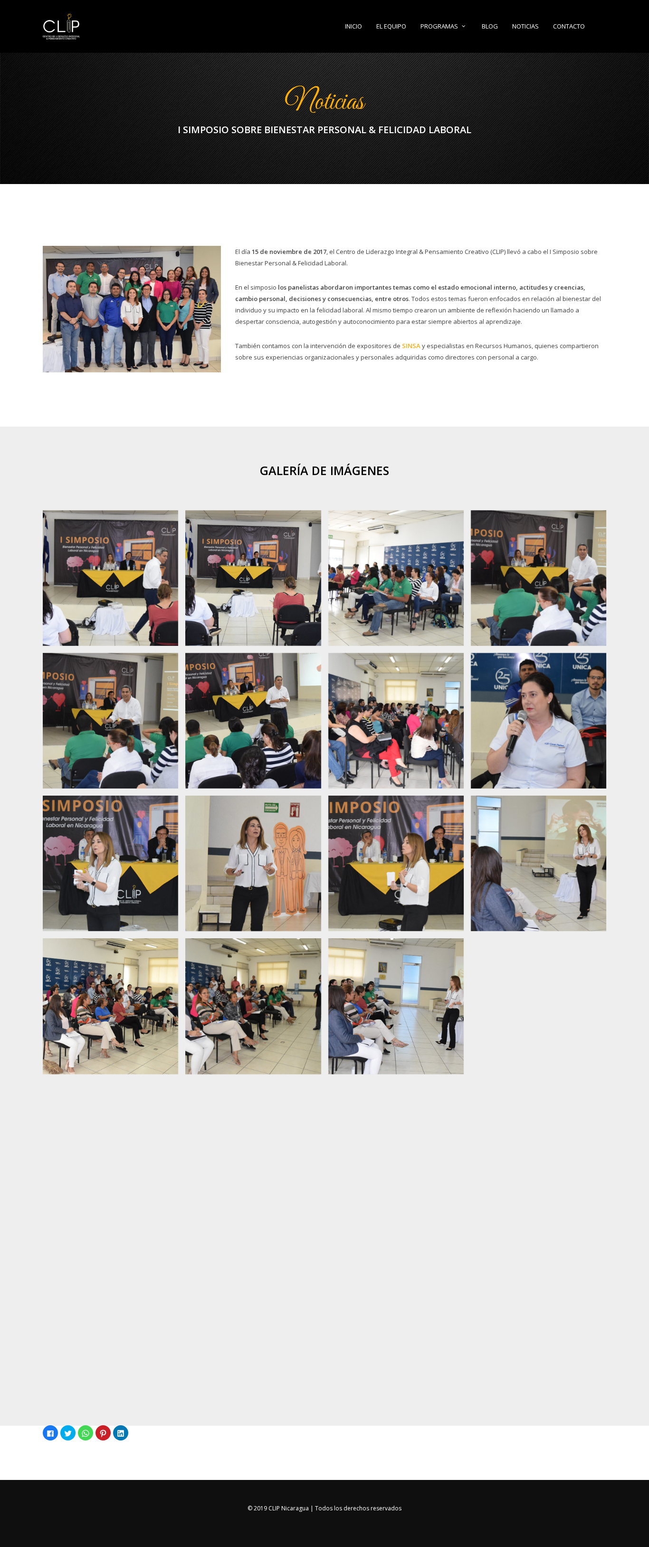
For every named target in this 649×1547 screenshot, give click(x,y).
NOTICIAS (525, 26)
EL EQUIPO (391, 26)
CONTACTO (569, 26)
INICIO (353, 26)
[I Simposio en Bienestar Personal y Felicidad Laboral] (110, 578)
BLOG (490, 26)
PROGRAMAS (439, 26)
